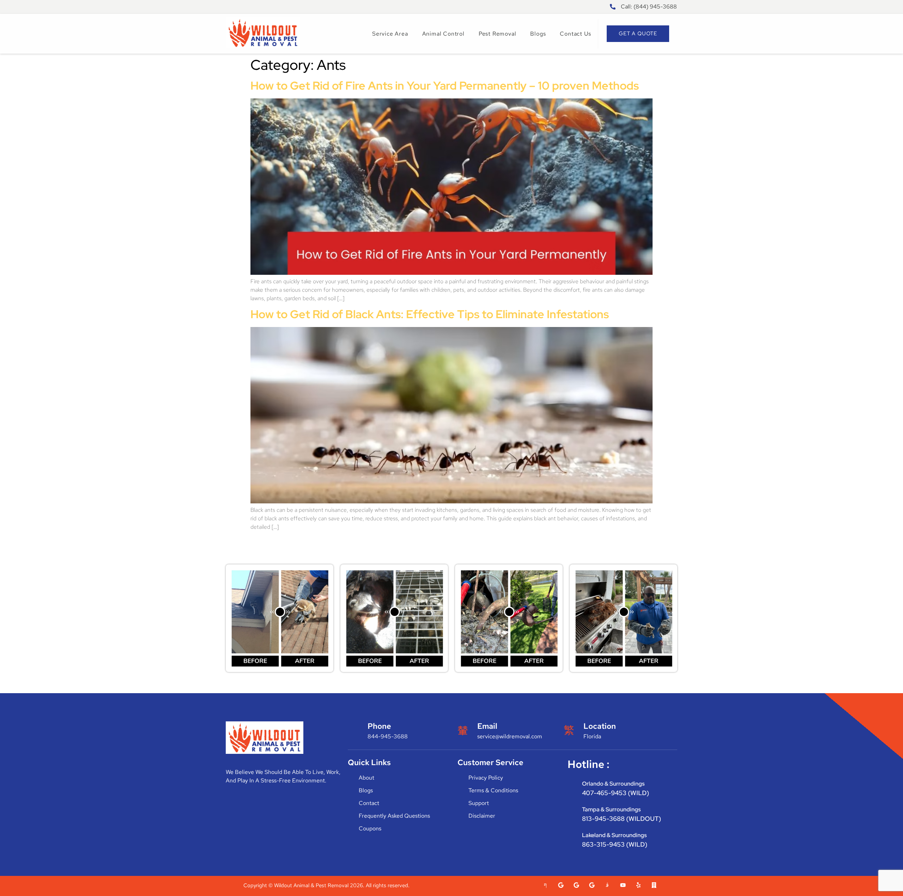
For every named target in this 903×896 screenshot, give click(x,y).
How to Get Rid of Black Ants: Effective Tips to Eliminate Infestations (429, 314)
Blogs (538, 33)
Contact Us (575, 33)
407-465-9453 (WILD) (615, 793)
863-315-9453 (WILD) (614, 844)
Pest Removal (497, 33)
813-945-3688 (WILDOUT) (621, 819)
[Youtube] (623, 885)
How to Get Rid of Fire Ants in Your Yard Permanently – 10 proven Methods (444, 85)
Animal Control (443, 33)
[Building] (654, 885)
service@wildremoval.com (509, 736)
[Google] (560, 885)
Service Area (390, 33)
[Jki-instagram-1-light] (607, 885)
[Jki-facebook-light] (545, 885)
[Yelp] (638, 885)
